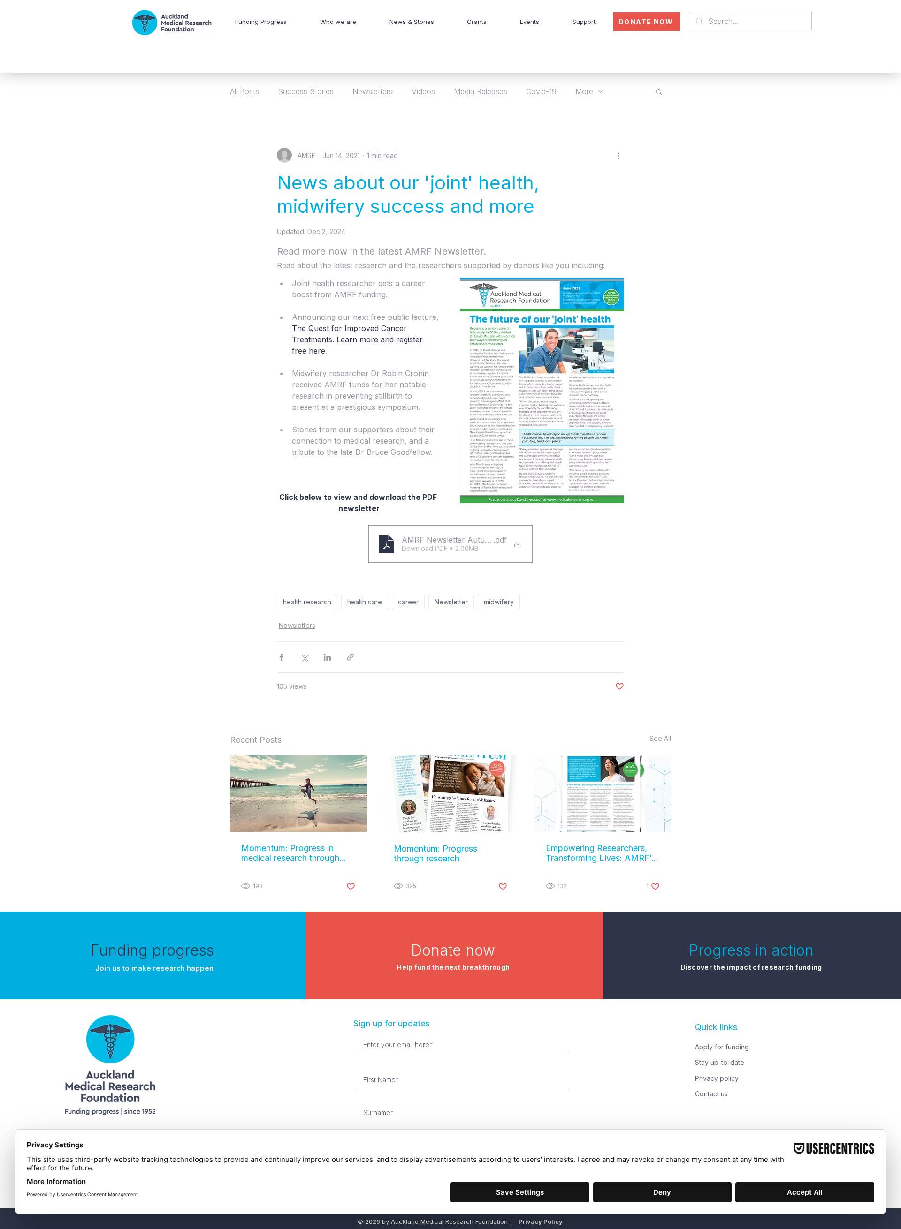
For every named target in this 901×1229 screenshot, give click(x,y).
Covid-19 (541, 91)
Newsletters (372, 91)
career (408, 602)
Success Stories (306, 91)
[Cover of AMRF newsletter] (602, 793)
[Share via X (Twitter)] (304, 657)
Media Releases (480, 91)
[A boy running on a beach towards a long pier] (298, 793)
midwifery (499, 602)
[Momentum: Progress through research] (450, 793)
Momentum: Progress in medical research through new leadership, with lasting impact (295, 853)
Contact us (711, 1094)
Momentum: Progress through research (435, 853)
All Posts (244, 91)
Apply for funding (722, 1047)
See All (660, 738)
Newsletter (451, 602)
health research (307, 602)
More (584, 91)
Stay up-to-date (719, 1062)
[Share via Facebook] (281, 657)
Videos (423, 91)
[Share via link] (350, 657)
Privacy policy (717, 1078)
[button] (338, 21)
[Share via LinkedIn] (327, 657)
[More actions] (618, 155)
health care (364, 602)
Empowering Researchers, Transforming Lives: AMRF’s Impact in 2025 (601, 853)
